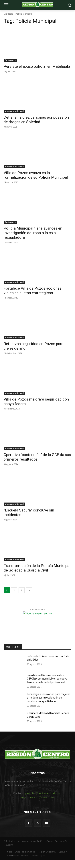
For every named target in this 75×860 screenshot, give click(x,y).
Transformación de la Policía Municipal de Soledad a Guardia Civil (37, 567)
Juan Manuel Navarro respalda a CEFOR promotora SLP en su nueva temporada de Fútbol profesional (47, 679)
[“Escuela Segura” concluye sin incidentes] (37, 489)
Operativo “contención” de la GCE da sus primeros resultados (37, 457)
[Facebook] (28, 823)
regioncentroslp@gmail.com (37, 797)
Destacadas (10, 60)
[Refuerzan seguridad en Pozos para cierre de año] (37, 322)
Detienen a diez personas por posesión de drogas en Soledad (36, 119)
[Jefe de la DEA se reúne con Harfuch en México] (14, 662)
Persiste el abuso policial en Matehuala (37, 66)
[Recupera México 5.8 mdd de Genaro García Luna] (14, 718)
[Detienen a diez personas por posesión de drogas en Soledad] (37, 96)
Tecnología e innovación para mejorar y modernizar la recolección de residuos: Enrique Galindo (48, 698)
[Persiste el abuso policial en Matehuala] (37, 45)
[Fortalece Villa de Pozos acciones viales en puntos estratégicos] (37, 267)
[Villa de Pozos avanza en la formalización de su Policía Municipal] (37, 151)
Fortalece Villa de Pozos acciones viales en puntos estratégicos (33, 290)
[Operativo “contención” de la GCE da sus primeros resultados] (37, 433)
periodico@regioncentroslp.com (43, 793)
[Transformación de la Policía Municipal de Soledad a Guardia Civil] (37, 544)
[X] (37, 823)
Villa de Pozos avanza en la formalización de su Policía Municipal (36, 175)
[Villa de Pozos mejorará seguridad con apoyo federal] (37, 378)
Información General (14, 111)
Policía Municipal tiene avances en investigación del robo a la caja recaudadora (33, 233)
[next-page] (29, 590)
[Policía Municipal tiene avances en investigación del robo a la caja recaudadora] (37, 207)
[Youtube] (46, 823)
